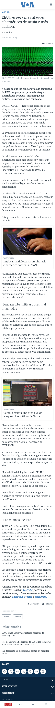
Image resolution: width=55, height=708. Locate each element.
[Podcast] (30, 671)
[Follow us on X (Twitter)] (11, 671)
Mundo (6, 12)
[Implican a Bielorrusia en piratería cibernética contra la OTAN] (27, 241)
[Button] (47, 43)
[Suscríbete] (36, 671)
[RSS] (23, 671)
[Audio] (20, 704)
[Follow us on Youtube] (17, 671)
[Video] (33, 704)
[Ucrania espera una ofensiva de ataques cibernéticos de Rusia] (27, 392)
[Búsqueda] (46, 704)
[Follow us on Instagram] (43, 671)
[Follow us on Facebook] (4, 671)
